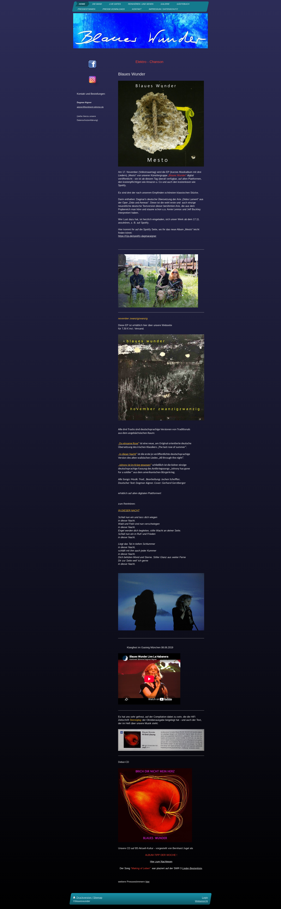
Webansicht (201, 901)
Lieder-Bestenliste (192, 868)
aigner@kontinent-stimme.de (90, 107)
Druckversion (84, 897)
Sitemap (97, 897)
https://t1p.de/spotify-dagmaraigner (137, 236)
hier (147, 881)
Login (205, 897)
